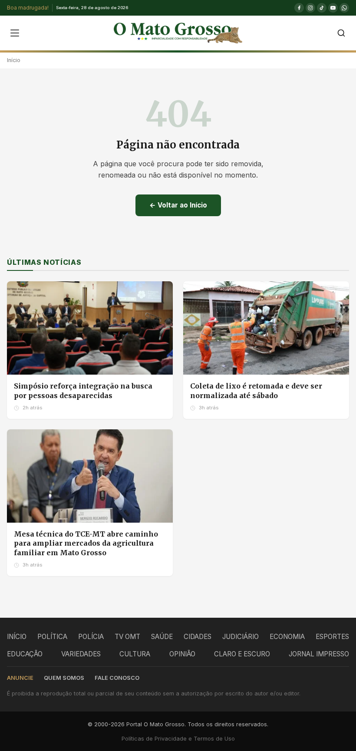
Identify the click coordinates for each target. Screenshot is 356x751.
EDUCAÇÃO (25, 654)
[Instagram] (310, 8)
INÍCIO (16, 636)
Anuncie (20, 678)
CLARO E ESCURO (242, 654)
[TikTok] (321, 8)
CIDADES (197, 636)
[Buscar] (341, 33)
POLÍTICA (52, 636)
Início (13, 60)
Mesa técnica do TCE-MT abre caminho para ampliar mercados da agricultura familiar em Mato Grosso (86, 543)
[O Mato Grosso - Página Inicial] (178, 33)
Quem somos (64, 678)
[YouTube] (333, 8)
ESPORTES (332, 636)
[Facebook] (299, 8)
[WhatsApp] (344, 8)
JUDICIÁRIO (240, 636)
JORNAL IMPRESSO (319, 654)
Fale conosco (117, 678)
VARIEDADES (81, 654)
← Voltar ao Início (178, 205)
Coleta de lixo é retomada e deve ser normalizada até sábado (256, 391)
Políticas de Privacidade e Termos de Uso (178, 738)
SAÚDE (162, 636)
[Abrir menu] (15, 33)
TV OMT (127, 636)
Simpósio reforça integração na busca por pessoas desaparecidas (83, 391)
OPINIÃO (182, 654)
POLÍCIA (91, 636)
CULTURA (134, 654)
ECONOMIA (287, 636)
